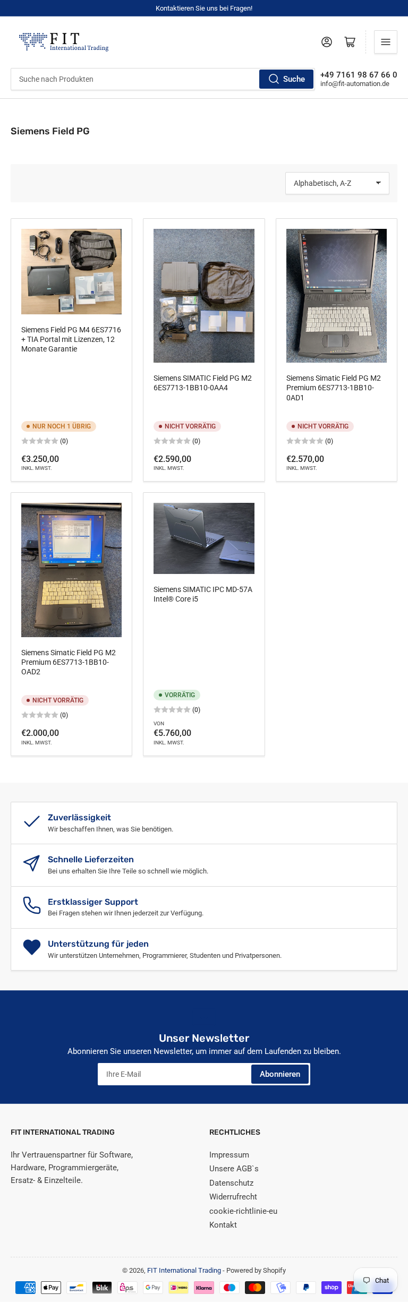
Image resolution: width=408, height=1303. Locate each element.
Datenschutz (231, 1183)
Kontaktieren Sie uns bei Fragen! (204, 8)
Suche (294, 79)
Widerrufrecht (233, 1197)
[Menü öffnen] (385, 42)
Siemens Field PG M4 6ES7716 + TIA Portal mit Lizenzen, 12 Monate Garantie (71, 339)
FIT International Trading (184, 1270)
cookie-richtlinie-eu (243, 1211)
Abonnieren (280, 1074)
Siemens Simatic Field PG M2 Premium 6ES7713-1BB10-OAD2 (68, 662)
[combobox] (163, 79)
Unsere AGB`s (234, 1168)
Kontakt (223, 1225)
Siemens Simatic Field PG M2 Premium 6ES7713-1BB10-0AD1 (333, 387)
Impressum (229, 1155)
